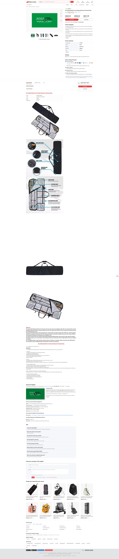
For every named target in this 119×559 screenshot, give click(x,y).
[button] (69, 1)
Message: (29, 469)
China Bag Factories (30, 543)
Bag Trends (28, 545)
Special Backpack (51, 415)
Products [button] (41, 1)
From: (30, 464)
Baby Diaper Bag (62, 529)
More (27, 547)
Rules (92, 4)
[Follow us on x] (87, 550)
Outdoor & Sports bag (46, 527)
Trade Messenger (41, 550)
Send (33, 477)
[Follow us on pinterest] (91, 550)
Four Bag (56, 543)
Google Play (34, 550)
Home (27, 6)
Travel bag (27, 527)
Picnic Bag (59, 415)
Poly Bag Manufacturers (70, 543)
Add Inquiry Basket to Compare (45, 39)
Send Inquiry (72, 19)
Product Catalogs (39, 524)
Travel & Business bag (63, 527)
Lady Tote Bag (78, 527)
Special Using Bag (78, 529)
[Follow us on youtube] (89, 550)
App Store (28, 550)
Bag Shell (83, 543)
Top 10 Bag (88, 543)
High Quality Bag (62, 543)
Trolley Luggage (33, 415)
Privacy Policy (73, 555)
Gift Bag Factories (45, 543)
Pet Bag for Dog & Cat (29, 529)
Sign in (92, 2)
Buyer (71, 4)
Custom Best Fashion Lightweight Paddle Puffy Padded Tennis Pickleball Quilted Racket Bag (87, 497)
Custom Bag (51, 543)
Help (76, 4)
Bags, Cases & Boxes (32, 6)
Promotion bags (45, 529)
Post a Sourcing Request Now (52, 477)
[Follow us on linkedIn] (92, 550)
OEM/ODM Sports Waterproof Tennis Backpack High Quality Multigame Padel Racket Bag (73, 497)
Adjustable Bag (78, 543)
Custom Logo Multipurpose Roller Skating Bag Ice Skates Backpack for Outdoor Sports (46, 516)
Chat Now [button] (86, 19)
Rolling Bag (71, 415)
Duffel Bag (67, 415)
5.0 (82, 83)
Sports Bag (37, 6)
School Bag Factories (38, 543)
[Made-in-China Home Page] (31, 2)
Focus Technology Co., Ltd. (53, 555)
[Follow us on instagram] (88, 550)
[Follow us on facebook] (85, 550)
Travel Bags (38, 415)
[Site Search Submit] (72, 2)
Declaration (69, 555)
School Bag (42, 415)
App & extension (81, 4)
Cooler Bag (46, 415)
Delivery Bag (56, 415)
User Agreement (65, 555)
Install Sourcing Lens (49, 550)
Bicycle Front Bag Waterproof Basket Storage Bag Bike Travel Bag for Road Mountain (58, 516)
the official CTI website (47, 386)
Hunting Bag (63, 415)
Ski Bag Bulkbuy (34, 545)
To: (30, 467)
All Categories (29, 4)
